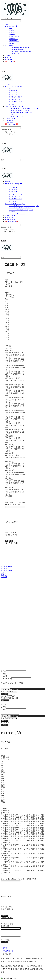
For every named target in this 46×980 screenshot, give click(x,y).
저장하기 (5, 694)
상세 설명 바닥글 (6, 570)
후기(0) (3, 572)
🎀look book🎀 (10, 61)
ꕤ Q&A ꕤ (8, 57)
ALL (10, 28)
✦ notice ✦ (8, 59)
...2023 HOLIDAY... (14, 54)
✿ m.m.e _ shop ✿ (11, 26)
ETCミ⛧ (12, 43)
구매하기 (5, 725)
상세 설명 (4, 568)
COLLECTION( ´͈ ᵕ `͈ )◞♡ (12, 46)
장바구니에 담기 (7, 917)
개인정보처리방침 (7, 951)
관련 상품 (4, 577)
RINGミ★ (12, 34)
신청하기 (5, 941)
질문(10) (4, 575)
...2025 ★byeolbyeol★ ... (17, 50)
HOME (7, 24)
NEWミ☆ (12, 32)
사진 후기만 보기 (9, 696)
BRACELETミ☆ (14, 41)
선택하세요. (9, 295)
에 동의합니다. (14, 683)
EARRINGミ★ (13, 39)
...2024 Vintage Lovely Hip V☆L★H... (20, 52)
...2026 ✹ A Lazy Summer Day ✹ (19, 48)
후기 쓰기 (5, 700)
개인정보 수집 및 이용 (9, 683)
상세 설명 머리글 (6, 566)
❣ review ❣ (8, 56)
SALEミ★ (12, 30)
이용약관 (4, 948)
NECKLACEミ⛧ (14, 37)
